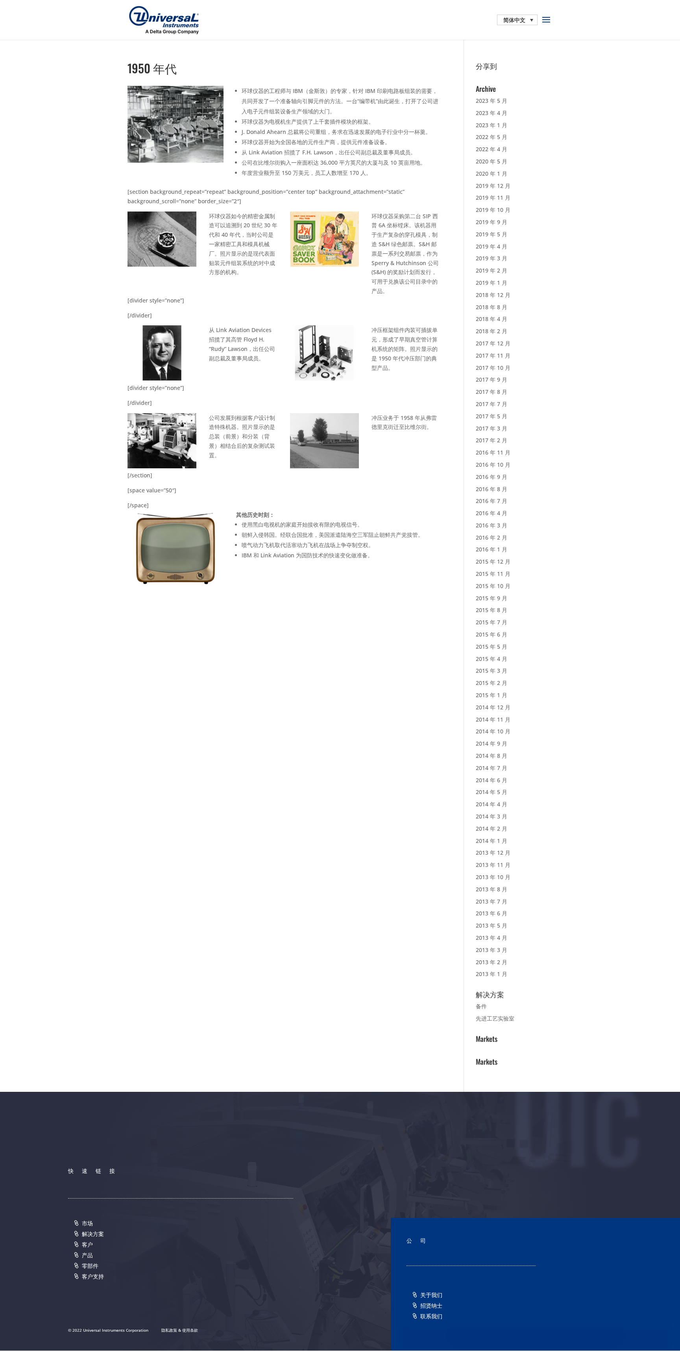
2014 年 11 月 (493, 719)
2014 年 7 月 (491, 768)
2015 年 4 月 (491, 659)
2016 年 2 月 (491, 537)
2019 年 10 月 (493, 209)
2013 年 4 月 (491, 937)
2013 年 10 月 (493, 877)
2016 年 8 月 (491, 489)
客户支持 (93, 1276)
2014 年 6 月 (491, 780)
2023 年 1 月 (491, 125)
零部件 (90, 1265)
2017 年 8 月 (491, 391)
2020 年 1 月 (491, 173)
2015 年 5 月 (491, 646)
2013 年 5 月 (491, 925)
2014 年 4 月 (491, 804)
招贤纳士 (431, 1305)
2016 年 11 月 (493, 452)
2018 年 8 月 (491, 307)
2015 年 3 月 (491, 670)
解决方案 (93, 1234)
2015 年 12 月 (493, 561)
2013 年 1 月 (491, 974)
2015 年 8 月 (491, 610)
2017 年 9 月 (491, 379)
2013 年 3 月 (491, 950)
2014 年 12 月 (493, 707)
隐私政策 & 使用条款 (179, 1330)
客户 (87, 1244)
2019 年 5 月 (491, 234)
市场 (87, 1223)
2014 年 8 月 (491, 755)
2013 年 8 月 (491, 889)
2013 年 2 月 (491, 962)
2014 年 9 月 (491, 743)
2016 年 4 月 (491, 513)
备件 (481, 1006)
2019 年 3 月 (491, 258)
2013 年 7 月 (491, 901)
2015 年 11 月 (493, 573)
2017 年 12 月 (493, 343)
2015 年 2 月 (491, 683)
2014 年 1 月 (491, 840)
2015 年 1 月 (491, 695)
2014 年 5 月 (491, 792)
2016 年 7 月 (491, 501)
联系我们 (431, 1316)
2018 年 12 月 (493, 295)
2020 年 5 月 (491, 161)
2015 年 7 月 (491, 622)
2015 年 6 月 (491, 634)
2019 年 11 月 (493, 197)
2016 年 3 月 (491, 525)
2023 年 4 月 (491, 113)
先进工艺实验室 (495, 1018)
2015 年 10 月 (493, 586)
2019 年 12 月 (493, 185)
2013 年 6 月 (491, 913)
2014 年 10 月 (493, 731)
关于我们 (431, 1295)
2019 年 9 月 (491, 222)
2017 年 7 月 (491, 404)
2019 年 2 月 (491, 270)
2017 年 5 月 (491, 416)
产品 (87, 1255)
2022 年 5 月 (491, 137)
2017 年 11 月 (493, 355)
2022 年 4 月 (491, 149)
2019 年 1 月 (491, 282)
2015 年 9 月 (491, 598)
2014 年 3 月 (491, 816)
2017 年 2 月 (491, 440)
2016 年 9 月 (491, 477)
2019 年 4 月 (491, 246)
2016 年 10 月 (493, 464)
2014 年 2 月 (491, 828)
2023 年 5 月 (491, 100)
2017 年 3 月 (491, 428)
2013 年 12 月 (493, 852)
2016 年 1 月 (491, 549)
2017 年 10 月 (493, 367)
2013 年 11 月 (493, 864)
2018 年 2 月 (491, 331)
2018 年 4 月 (491, 319)
